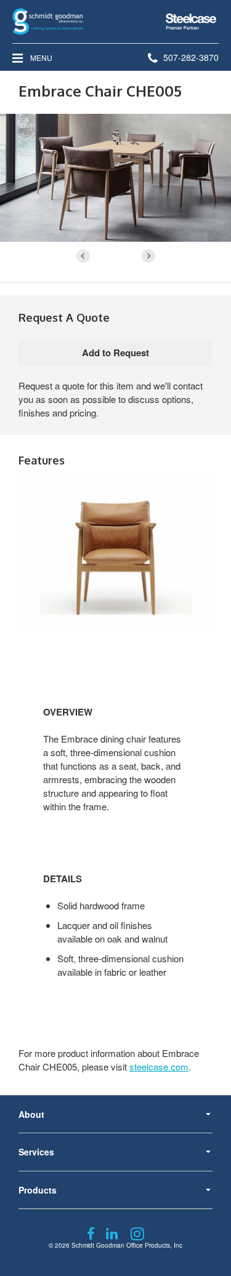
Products (37, 1190)
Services (36, 1152)
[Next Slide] (148, 256)
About (31, 1114)
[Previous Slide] (83, 256)
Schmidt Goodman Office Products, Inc (126, 1245)
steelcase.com (158, 1066)
